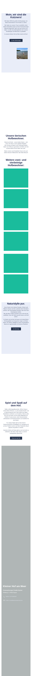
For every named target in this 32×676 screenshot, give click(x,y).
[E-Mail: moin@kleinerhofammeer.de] (4, 600)
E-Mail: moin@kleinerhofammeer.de (14, 600)
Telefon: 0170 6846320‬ (11, 596)
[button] (29, 2)
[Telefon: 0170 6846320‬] (4, 597)
